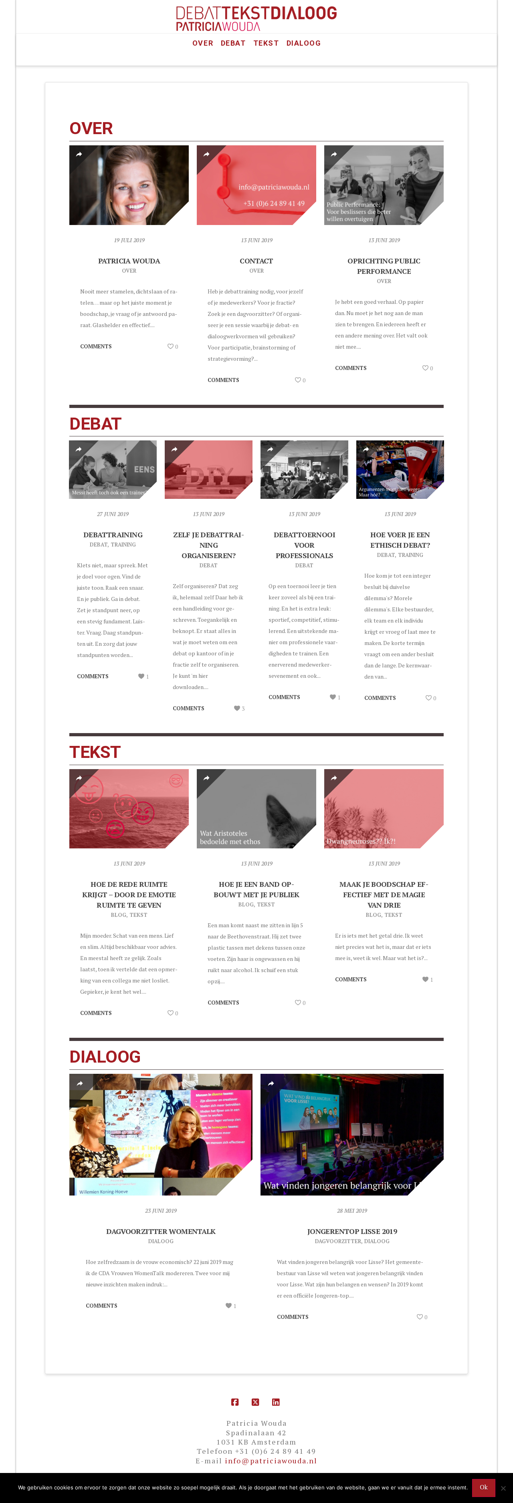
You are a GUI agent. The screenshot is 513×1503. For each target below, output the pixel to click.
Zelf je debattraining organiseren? (208, 545)
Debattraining (112, 534)
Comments (96, 346)
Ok (484, 1487)
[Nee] (503, 1488)
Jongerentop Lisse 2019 (352, 1231)
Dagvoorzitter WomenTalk (161, 1231)
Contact (256, 260)
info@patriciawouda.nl (271, 1460)
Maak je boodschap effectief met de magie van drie (383, 894)
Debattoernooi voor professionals (304, 545)
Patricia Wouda (129, 260)
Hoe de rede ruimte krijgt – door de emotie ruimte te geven (129, 894)
